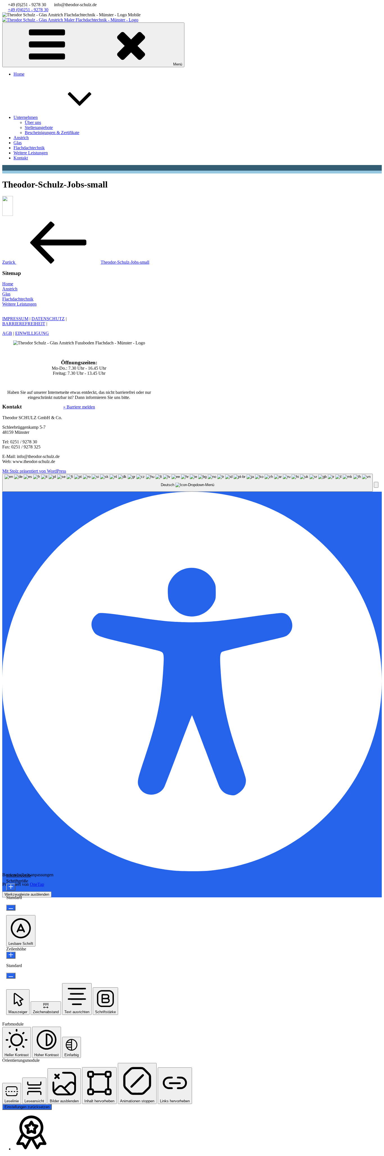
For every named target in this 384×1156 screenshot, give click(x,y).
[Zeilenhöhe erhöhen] (10, 955)
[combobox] (187, 483)
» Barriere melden (79, 407)
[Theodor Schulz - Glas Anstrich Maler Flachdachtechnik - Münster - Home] (70, 19)
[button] (376, 485)
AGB (7, 333)
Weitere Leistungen (30, 152)
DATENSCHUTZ (48, 318)
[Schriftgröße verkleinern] (10, 908)
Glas (17, 142)
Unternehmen (25, 117)
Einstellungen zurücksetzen (26, 1107)
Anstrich (21, 137)
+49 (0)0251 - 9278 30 (28, 9)
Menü (177, 64)
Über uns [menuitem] (33, 122)
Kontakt (20, 157)
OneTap (37, 884)
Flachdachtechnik (29, 147)
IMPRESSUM (15, 318)
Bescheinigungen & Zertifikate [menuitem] (52, 132)
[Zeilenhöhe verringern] (10, 976)
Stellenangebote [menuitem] (39, 127)
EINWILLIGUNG (32, 333)
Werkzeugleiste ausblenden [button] (26, 894)
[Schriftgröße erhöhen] (10, 887)
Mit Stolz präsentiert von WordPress (34, 471)
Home (18, 74)
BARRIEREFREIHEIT (23, 323)
